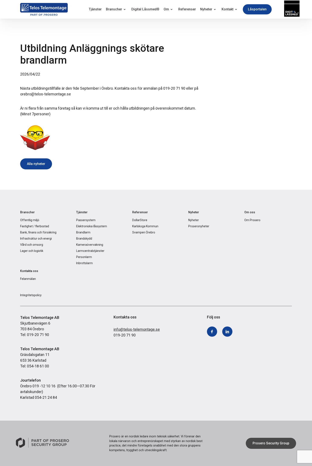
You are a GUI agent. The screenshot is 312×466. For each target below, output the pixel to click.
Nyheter (206, 9)
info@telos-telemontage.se (137, 329)
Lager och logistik (31, 251)
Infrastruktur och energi (36, 238)
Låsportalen (257, 9)
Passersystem (86, 220)
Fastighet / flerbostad (34, 226)
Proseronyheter (198, 226)
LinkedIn (227, 331)
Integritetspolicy (31, 295)
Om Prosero (252, 220)
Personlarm (84, 257)
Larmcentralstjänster (90, 251)
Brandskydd (84, 238)
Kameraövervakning (89, 244)
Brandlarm (83, 232)
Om (166, 9)
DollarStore (139, 220)
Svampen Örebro (143, 232)
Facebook (212, 331)
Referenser (187, 9)
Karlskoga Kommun (145, 226)
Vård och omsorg (31, 244)
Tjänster (95, 9)
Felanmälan (28, 278)
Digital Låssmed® (145, 9)
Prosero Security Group (271, 443)
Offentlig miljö (29, 220)
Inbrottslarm (84, 263)
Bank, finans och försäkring (38, 232)
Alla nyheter (36, 164)
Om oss (249, 212)
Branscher (114, 9)
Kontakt (227, 9)
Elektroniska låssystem (91, 226)
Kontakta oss (29, 271)
